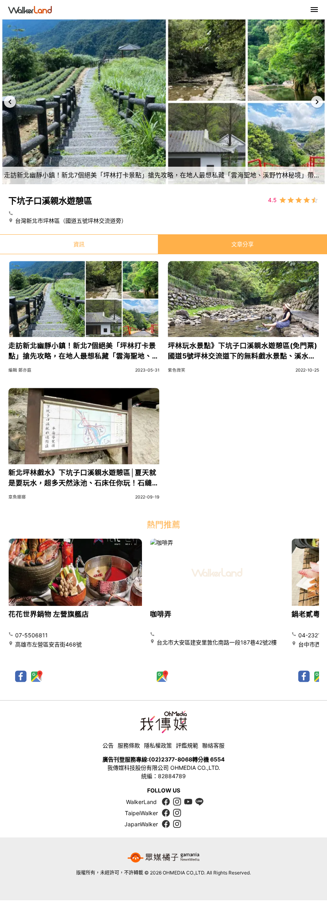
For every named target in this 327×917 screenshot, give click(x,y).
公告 (108, 745)
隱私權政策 (158, 745)
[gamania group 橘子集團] (163, 857)
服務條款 (129, 745)
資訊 (79, 244)
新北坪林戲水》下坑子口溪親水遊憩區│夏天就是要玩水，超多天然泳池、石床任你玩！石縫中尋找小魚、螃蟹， (83, 483)
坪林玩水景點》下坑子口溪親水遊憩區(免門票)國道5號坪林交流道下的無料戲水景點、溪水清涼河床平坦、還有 (242, 356)
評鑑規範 (187, 745)
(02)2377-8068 (170, 759)
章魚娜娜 (17, 497)
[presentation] (10, 102)
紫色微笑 (176, 370)
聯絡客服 (213, 745)
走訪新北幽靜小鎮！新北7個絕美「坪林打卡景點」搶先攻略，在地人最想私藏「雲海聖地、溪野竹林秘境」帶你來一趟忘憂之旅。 (83, 356)
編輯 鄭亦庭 (20, 370)
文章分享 (242, 244)
